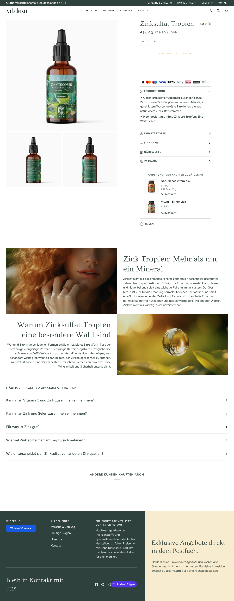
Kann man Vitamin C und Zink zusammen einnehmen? (50, 400)
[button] (91, 11)
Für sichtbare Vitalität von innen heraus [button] (113, 523)
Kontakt (56, 545)
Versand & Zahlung (63, 526)
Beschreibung (154, 91)
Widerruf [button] (13, 521)
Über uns (56, 539)
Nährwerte (152, 152)
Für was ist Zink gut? (23, 427)
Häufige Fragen (61, 533)
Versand (150, 161)
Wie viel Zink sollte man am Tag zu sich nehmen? (45, 440)
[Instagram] (109, 584)
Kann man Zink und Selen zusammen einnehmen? (46, 413)
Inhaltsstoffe (155, 133)
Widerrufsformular (21, 528)
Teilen (149, 223)
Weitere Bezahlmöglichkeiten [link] (158, 75)
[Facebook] (96, 584)
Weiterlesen (147, 121)
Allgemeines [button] (60, 521)
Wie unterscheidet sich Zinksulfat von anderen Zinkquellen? (54, 453)
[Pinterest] (102, 584)
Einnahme (151, 142)
